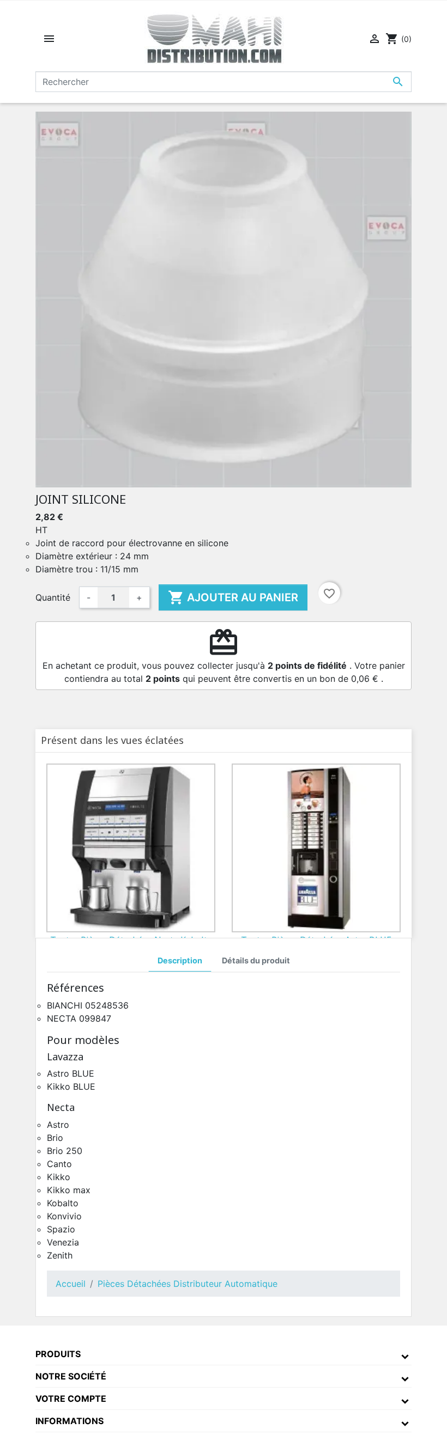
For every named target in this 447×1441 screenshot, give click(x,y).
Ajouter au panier (233, 597)
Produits (58, 1353)
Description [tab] (180, 960)
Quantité (52, 597)
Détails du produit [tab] (256, 960)
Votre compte (70, 1398)
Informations (69, 1420)
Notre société (70, 1376)
